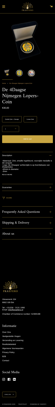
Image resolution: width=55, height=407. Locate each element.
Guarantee (7, 187)
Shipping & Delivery (15, 223)
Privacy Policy (8, 352)
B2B (4, 356)
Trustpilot (22, 404)
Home (4, 83)
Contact (5, 360)
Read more (7, 174)
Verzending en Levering (12, 340)
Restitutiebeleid (9, 344)
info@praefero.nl (15, 310)
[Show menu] (3, 6)
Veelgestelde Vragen (11, 336)
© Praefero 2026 (8, 404)
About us (8, 234)
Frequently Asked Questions (21, 212)
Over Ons (6, 332)
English (8, 394)
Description (7, 155)
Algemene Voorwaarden (13, 348)
